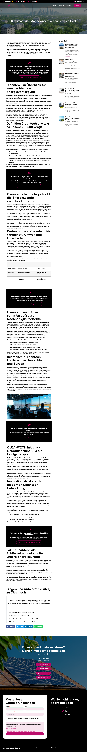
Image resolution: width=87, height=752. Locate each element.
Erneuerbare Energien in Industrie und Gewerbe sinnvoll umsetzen (71, 46)
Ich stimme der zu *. (17, 720)
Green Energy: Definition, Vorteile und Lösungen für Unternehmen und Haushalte (72, 104)
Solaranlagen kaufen (35, 718)
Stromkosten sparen (12, 718)
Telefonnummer (10, 711)
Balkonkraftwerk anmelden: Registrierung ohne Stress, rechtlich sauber (72, 75)
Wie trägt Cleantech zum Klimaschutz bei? (19, 615)
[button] (29, 597)
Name (7, 706)
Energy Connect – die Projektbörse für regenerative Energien (72, 118)
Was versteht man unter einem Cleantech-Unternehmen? (23, 597)
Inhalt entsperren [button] (10, 730)
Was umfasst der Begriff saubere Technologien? (21, 612)
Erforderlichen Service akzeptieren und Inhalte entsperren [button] (20, 731)
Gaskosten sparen (23, 718)
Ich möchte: (9, 717)
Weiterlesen (67, 56)
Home (54, 5)
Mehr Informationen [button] (11, 728)
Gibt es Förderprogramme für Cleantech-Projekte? (22, 621)
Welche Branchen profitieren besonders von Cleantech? (23, 618)
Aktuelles (68, 5)
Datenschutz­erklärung (20, 720)
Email (26, 706)
